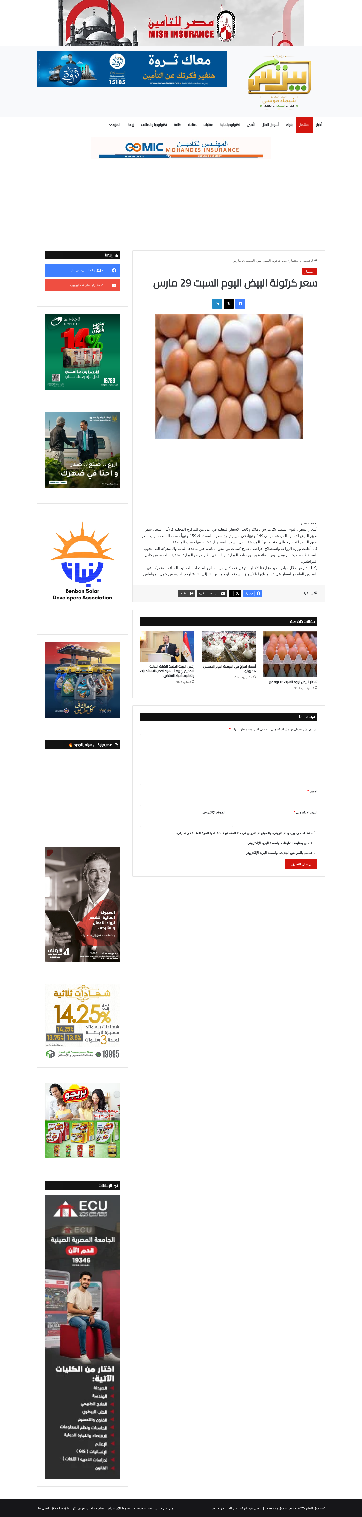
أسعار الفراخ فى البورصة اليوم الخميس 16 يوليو (229, 668)
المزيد (116, 124)
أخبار (319, 124)
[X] (229, 304)
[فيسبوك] (240, 304)
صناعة (192, 124)
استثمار (304, 124)
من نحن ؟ (167, 1508)
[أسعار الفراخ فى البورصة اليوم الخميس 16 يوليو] (229, 646)
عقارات (208, 124)
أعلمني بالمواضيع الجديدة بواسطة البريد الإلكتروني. (279, 852)
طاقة (177, 124)
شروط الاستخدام (119, 1508)
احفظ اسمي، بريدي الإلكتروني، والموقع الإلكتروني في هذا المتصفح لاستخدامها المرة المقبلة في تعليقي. (244, 833)
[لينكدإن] (217, 304)
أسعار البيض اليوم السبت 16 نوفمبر (293, 682)
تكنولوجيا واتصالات (154, 124)
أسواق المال (270, 124)
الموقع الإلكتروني (213, 812)
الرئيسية (308, 260)
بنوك (289, 124)
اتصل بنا (43, 1508)
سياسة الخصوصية (145, 1508)
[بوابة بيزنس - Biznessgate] (279, 81)
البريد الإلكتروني (305, 812)
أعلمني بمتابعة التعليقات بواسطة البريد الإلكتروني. (280, 843)
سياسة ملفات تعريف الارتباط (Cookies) (78, 1508)
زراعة (131, 124)
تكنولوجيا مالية (230, 124)
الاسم (312, 791)
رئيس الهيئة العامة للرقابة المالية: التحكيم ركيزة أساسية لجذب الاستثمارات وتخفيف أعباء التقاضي (167, 671)
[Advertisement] (181, 201)
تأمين (251, 124)
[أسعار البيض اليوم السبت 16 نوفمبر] (290, 654)
